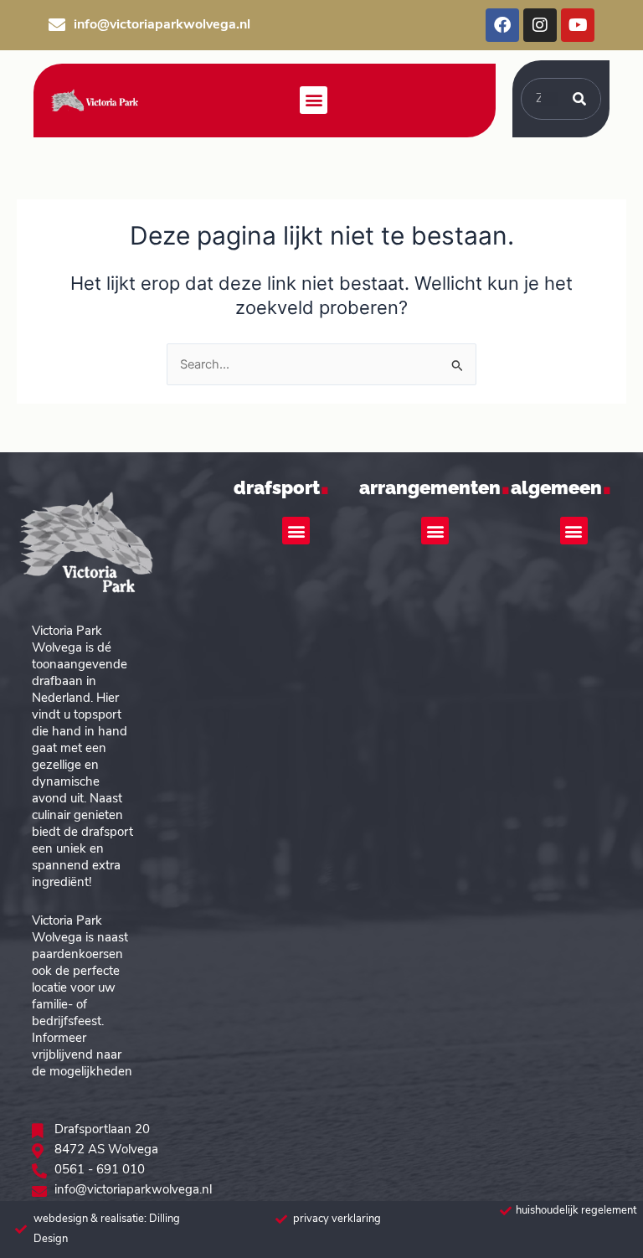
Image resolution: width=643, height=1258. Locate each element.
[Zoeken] (579, 99)
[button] (313, 100)
